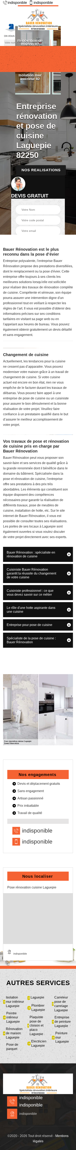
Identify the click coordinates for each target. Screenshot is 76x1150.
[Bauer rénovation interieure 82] (38, 17)
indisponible (17, 3)
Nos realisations (41, 170)
